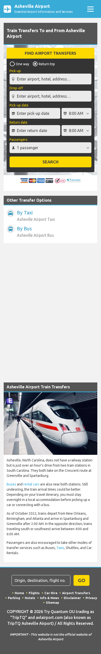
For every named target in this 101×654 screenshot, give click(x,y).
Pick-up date (19, 105)
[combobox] (50, 77)
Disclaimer (72, 598)
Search (50, 161)
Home (19, 593)
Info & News (49, 598)
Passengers (18, 140)
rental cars (31, 484)
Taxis (60, 548)
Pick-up (15, 71)
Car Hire (50, 593)
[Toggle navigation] (90, 9)
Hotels (30, 598)
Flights (34, 593)
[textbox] (50, 79)
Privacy (91, 598)
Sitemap (52, 602)
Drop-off (16, 88)
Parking (14, 598)
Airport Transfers (76, 593)
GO (81, 580)
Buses (11, 484)
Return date (18, 122)
